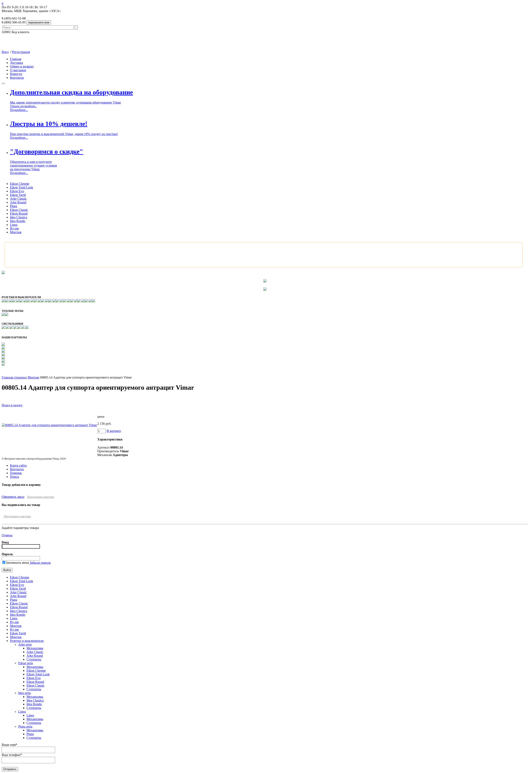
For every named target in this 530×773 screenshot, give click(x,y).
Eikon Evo (17, 191)
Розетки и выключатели (27, 640)
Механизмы (34, 648)
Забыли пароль (40, 562)
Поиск (14, 476)
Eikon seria (25, 663)
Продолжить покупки (40, 496)
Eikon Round (19, 213)
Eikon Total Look (21, 187)
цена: (101, 416)
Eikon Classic (19, 210)
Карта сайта (18, 465)
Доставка (16, 62)
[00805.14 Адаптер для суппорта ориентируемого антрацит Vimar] (49, 425)
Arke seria (25, 644)
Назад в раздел (12, 405)
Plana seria (25, 726)
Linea (13, 224)
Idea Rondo (17, 221)
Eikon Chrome (19, 183)
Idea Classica (18, 217)
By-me (14, 228)
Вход (5, 52)
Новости (16, 74)
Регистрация (21, 52)
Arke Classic (18, 198)
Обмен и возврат (22, 66)
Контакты (17, 77)
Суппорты (33, 659)
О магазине (18, 70)
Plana (13, 206)
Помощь (16, 473)
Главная (15, 59)
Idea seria (24, 693)
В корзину (114, 431)
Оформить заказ (13, 496)
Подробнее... (19, 110)
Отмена (7, 535)
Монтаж (16, 232)
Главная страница (14, 377)
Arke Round (18, 202)
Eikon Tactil (18, 195)
